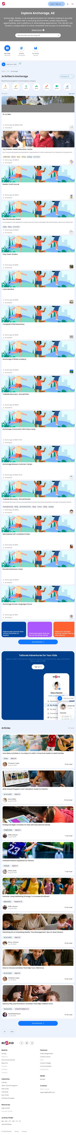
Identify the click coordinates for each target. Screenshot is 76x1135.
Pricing (4, 1054)
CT (10, 1121)
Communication (46, 1066)
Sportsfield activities (25, 507)
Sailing (45, 507)
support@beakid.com (47, 1092)
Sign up (37, 667)
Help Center (6, 1108)
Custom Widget (45, 1063)
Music (18, 157)
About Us (5, 1063)
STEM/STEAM (6, 157)
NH (6, 1121)
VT (17, 1121)
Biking (9, 227)
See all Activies (37, 642)
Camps (4, 1082)
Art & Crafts (36, 157)
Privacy (24, 1131)
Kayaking (51, 507)
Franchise (5, 1092)
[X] (22, 1043)
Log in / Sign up (55, 4)
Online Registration (46, 1054)
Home (3, 71)
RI (20, 1121)
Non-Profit (5, 1095)
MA (3, 1121)
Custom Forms (45, 1057)
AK (8, 71)
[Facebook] (27, 1043)
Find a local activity (8, 1060)
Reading (29, 157)
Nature (13, 157)
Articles (42, 1079)
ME (13, 1121)
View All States (6, 1124)
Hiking (4, 227)
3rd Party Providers (8, 1098)
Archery (40, 507)
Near (12, 1032)
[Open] (72, 76)
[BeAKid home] (4, 4)
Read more (37, 30)
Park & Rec (5, 1089)
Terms (16, 1131)
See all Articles (37, 1023)
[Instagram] (32, 1043)
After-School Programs (10, 1086)
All (4, 1032)
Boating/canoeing (8, 507)
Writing (24, 157)
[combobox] (37, 35)
